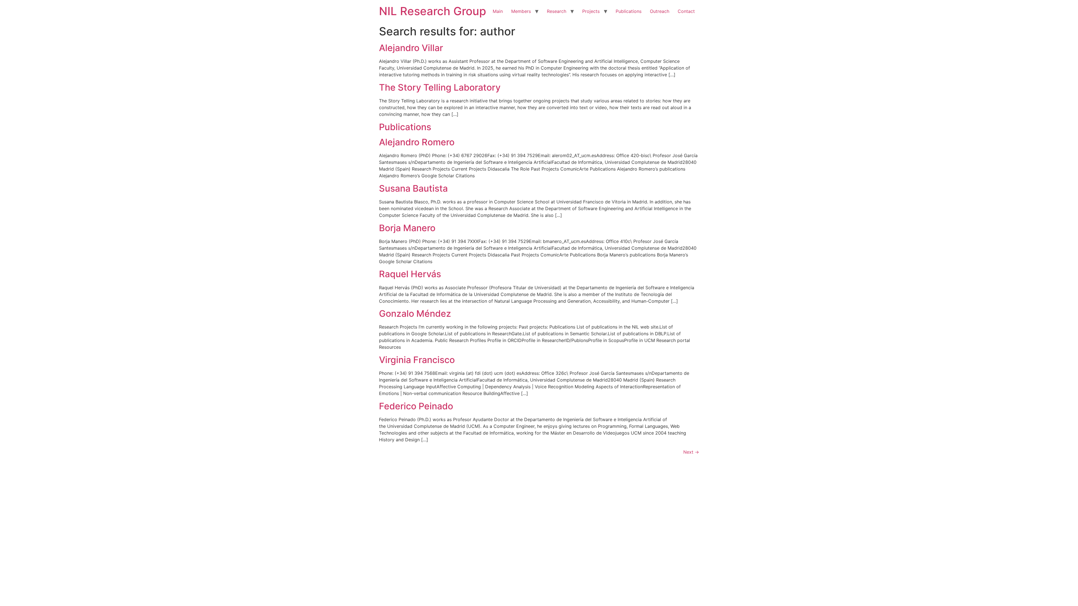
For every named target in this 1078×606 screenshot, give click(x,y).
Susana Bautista (413, 188)
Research (556, 11)
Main (498, 11)
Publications (628, 11)
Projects (591, 11)
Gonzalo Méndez (415, 313)
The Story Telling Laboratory (440, 87)
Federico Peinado (416, 406)
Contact (686, 11)
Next (691, 452)
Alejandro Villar (411, 47)
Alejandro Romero (417, 142)
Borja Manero (407, 227)
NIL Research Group (432, 11)
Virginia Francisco (417, 359)
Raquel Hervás (410, 273)
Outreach (659, 11)
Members (521, 11)
